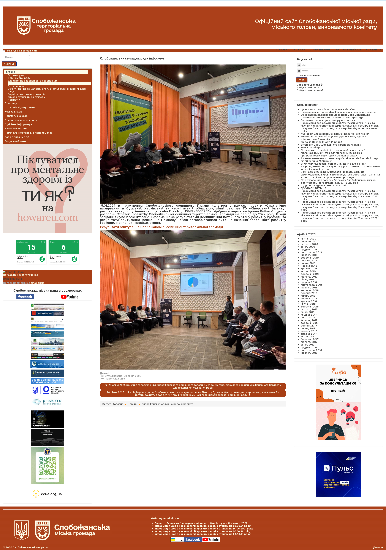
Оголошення (16, 86)
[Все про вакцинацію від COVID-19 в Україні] (47, 381)
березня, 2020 (310, 241)
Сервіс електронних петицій (26, 94)
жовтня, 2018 (309, 287)
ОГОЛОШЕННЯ (320, 49)
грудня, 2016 (309, 347)
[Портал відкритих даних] (47, 373)
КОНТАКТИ (373, 49)
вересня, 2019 (310, 257)
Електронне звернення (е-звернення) (32, 80)
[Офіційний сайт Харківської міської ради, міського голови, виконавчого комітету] (47, 307)
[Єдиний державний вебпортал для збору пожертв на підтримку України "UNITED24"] (47, 419)
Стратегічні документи (20, 107)
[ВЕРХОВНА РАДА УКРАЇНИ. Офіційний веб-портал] (47, 327)
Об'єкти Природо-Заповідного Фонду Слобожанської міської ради (47, 90)
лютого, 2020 (309, 244)
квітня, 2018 (308, 303)
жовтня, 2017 (309, 320)
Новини (12, 83)
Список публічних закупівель (26, 97)
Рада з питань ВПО (17, 137)
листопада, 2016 (311, 350)
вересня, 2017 (310, 323)
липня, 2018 (308, 295)
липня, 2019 (308, 263)
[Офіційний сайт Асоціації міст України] (47, 363)
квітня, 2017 (308, 336)
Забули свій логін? (308, 87)
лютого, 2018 (309, 309)
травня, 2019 (309, 268)
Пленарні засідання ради (21, 120)
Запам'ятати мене (309, 75)
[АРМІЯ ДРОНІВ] (47, 437)
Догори (378, 547)
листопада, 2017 (311, 317)
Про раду (11, 103)
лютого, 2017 (309, 342)
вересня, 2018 (310, 290)
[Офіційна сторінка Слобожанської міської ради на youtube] (69, 296)
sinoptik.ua (37, 282)
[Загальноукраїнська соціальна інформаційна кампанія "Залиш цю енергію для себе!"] (47, 494)
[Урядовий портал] (47, 334)
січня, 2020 (308, 246)
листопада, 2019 (311, 252)
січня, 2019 (308, 279)
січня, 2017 (307, 344)
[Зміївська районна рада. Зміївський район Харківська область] (47, 348)
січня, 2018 (307, 312)
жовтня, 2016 (309, 352)
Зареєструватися (309, 84)
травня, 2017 (309, 333)
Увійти (301, 80)
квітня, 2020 (308, 238)
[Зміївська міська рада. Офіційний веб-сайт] (47, 313)
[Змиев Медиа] (47, 356)
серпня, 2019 (309, 260)
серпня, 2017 (309, 325)
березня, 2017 (310, 339)
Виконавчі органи (16, 128)
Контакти (14, 99)
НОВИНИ (299, 49)
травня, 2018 (309, 301)
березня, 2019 (310, 274)
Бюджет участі (17, 75)
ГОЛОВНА (283, 49)
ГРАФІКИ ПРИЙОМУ (348, 49)
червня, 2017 (309, 331)
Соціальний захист (17, 141)
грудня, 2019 (309, 249)
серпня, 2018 (309, 293)
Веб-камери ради (19, 78)
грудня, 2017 (309, 314)
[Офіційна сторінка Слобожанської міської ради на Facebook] (25, 296)
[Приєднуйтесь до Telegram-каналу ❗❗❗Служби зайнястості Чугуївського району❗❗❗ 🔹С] (47, 465)
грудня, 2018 (309, 282)
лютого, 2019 (309, 276)
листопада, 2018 (311, 284)
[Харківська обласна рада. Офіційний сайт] (47, 341)
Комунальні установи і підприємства (28, 132)
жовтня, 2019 (309, 255)
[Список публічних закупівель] (47, 402)
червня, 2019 (309, 265)
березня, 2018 (310, 306)
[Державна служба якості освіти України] (47, 389)
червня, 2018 (309, 298)
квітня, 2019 (308, 271)
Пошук (10, 64)
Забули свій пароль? (310, 90)
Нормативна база (16, 115)
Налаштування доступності (21, 51)
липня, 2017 (308, 328)
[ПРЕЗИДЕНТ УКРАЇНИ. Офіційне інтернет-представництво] (47, 320)
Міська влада (13, 111)
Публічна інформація (18, 124)
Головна (10, 71)
